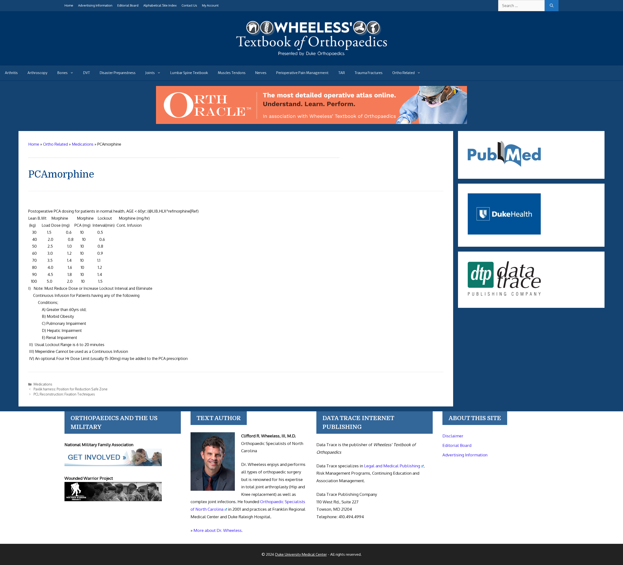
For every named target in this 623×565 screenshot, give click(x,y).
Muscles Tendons (232, 73)
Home (68, 5)
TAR (341, 73)
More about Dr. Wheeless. (218, 530)
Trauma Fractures (369, 73)
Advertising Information (95, 5)
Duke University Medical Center (301, 554)
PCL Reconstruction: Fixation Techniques (64, 394)
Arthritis (11, 73)
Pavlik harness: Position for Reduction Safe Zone (71, 389)
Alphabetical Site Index (160, 5)
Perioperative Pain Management (302, 73)
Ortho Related (403, 73)
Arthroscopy (37, 73)
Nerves (260, 73)
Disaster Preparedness (118, 73)
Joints (150, 73)
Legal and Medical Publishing (392, 465)
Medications (43, 384)
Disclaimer (452, 435)
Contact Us (189, 5)
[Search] (552, 5)
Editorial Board (127, 5)
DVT (86, 73)
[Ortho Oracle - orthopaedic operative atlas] (311, 122)
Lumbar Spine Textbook (189, 73)
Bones (62, 73)
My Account (210, 5)
